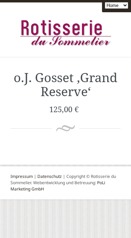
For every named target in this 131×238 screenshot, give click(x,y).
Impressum (21, 176)
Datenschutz (49, 176)
